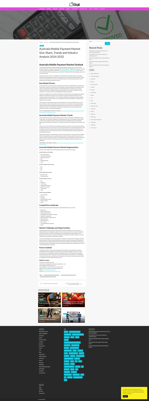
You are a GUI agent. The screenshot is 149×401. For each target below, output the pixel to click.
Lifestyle (92, 111)
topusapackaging (68, 374)
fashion (74, 350)
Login (90, 8)
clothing (66, 339)
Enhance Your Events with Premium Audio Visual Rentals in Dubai (48, 302)
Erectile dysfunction (74, 347)
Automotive (67, 337)
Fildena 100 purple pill (73, 353)
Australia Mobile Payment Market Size (68, 275)
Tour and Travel (83, 8)
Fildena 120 (81, 353)
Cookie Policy (129, 393)
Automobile (42, 8)
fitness (72, 361)
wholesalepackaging (78, 377)
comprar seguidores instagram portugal (72, 342)
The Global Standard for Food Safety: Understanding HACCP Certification (73, 302)
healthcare (67, 363)
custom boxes (67, 345)
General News (93, 103)
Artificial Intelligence (95, 76)
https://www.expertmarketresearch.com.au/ (51, 271)
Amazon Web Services (95, 73)
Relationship (75, 8)
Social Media (93, 122)
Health (80, 361)
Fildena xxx (67, 361)
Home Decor (93, 108)
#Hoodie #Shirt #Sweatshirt (75, 331)
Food (92, 97)
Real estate (93, 114)
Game (92, 100)
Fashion (68, 8)
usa (65, 377)
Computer (55, 8)
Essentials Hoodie (68, 350)
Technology (93, 125)
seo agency (67, 369)
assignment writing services (78, 334)
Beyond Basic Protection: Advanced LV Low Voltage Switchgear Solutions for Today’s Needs (73, 317)
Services (72, 369)
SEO (82, 366)
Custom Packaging (75, 345)
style (77, 369)
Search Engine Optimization (96, 119)
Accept (125, 396)
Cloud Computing (94, 84)
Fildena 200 (73, 355)
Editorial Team (41, 305)
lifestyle (72, 363)
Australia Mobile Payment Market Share (51, 275)
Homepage (41, 42)
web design (70, 377)
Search (90, 41)
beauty (72, 337)
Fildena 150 (67, 355)
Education (61, 8)
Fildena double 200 (80, 355)
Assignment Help (68, 334)
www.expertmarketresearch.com (49, 269)
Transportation (76, 374)
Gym (76, 361)
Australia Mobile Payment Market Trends (48, 276)
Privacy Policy (42, 393)
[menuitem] (42, 8)
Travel (82, 374)
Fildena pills (77, 358)
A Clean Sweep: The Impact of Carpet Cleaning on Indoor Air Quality (49, 318)
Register (96, 8)
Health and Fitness (94, 106)
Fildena (66, 353)
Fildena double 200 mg (69, 358)
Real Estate (78, 366)
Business (49, 8)
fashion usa (80, 350)
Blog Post (102, 8)
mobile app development (69, 366)
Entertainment (93, 92)
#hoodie (66, 331)
